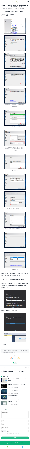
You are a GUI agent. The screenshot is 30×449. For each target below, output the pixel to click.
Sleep (4, 8)
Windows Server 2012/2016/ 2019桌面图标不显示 (23, 369)
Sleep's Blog (14, 350)
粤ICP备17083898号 (19, 443)
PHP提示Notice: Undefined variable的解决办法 (7, 369)
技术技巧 (17, 8)
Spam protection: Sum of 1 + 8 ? (14, 433)
